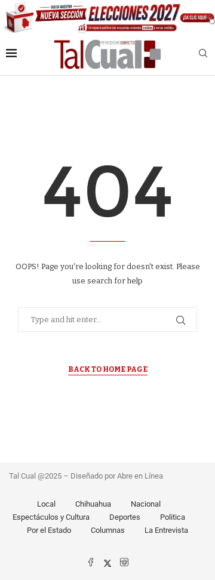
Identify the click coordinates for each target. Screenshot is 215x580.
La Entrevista (166, 530)
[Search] (203, 54)
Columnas (108, 530)
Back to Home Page (108, 369)
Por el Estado (49, 530)
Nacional (146, 503)
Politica (172, 517)
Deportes (124, 517)
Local (46, 503)
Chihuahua (93, 503)
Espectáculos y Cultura (51, 517)
